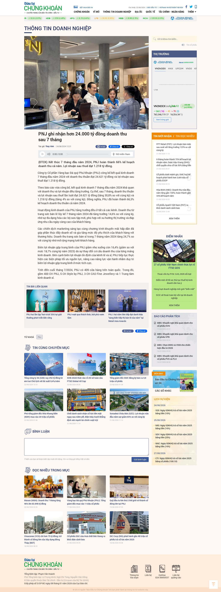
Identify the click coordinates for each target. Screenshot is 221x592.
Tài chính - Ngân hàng (171, 11)
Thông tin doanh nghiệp (117, 11)
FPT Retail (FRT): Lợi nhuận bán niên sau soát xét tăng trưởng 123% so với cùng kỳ (173, 147)
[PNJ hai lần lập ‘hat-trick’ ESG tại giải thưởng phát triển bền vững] (45, 301)
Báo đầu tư (152, 7)
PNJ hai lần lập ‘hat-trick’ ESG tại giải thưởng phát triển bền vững (44, 316)
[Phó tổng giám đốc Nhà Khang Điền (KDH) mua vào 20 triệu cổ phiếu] (43, 400)
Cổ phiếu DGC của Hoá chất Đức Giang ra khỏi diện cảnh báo (86, 538)
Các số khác (163, 390)
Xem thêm (174, 218)
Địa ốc (138, 11)
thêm (191, 11)
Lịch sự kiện (162, 399)
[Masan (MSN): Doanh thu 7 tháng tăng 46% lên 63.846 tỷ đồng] (43, 486)
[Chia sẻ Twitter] (190, 6)
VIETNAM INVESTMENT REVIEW (171, 7)
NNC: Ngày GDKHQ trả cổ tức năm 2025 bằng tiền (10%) (174, 445)
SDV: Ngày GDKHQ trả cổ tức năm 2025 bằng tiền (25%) (173, 436)
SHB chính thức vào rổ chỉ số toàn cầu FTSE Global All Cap (85, 379)
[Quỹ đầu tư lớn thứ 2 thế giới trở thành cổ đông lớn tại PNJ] (129, 486)
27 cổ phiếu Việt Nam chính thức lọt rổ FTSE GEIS (174, 266)
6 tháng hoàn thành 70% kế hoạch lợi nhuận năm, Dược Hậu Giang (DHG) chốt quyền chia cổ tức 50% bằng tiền (173, 162)
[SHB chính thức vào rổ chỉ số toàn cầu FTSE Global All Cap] (86, 364)
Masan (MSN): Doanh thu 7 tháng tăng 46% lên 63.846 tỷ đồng (42, 502)
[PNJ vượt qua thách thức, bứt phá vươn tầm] (87, 301)
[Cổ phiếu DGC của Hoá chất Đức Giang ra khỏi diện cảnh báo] (86, 522)
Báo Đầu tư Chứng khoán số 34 (169, 381)
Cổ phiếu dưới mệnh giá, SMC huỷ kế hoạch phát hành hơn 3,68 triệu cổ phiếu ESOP (173, 177)
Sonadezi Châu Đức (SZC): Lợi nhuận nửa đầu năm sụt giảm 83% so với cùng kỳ (129, 415)
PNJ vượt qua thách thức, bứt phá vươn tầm (86, 316)
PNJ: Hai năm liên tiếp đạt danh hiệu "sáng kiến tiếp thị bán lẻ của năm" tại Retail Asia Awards (126, 317)
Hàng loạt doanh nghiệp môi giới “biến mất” (174, 289)
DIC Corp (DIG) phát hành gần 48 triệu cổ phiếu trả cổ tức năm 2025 (129, 538)
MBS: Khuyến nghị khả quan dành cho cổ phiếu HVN (175, 324)
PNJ (39, 337)
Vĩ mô (96, 11)
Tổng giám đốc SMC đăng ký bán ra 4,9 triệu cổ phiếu (128, 379)
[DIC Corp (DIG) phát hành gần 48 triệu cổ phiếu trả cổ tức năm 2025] (129, 522)
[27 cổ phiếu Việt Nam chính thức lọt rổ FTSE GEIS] (174, 251)
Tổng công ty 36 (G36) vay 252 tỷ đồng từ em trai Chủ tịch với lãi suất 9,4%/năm (43, 379)
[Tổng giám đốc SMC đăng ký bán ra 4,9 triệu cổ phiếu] (129, 364)
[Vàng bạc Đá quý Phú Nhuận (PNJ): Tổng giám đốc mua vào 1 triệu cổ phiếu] (86, 486)
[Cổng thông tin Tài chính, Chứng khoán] (43, 8)
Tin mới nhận (162, 136)
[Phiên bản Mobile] (195, 6)
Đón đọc (158, 373)
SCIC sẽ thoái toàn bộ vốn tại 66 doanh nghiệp (174, 296)
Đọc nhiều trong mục (51, 470)
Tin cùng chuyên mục (50, 348)
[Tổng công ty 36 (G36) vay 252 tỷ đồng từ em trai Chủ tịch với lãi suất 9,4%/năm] (43, 364)
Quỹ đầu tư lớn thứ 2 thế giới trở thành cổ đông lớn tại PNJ (129, 502)
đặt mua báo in (86, 7)
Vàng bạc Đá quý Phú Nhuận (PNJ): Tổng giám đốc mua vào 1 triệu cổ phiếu (86, 502)
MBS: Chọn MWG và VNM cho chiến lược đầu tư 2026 (173, 346)
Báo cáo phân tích (167, 316)
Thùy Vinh (49, 146)
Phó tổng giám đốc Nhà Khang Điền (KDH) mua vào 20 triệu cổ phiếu (41, 415)
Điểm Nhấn (174, 236)
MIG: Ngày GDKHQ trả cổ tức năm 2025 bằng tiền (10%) (173, 427)
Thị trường (161, 54)
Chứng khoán (81, 11)
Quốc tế (150, 11)
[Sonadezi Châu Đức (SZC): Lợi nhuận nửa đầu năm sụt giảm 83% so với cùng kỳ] (129, 400)
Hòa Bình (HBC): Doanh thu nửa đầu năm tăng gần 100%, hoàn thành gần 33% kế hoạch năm (173, 192)
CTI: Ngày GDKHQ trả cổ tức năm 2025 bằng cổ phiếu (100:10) (173, 460)
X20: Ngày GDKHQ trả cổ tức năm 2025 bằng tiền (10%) (173, 412)
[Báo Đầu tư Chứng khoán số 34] (186, 383)
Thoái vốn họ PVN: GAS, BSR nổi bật (174, 274)
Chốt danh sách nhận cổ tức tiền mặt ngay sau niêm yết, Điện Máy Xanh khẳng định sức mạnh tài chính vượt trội (86, 417)
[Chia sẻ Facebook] (185, 6)
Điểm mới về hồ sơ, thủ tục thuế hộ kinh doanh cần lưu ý (174, 281)
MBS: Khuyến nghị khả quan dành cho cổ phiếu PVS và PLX (175, 357)
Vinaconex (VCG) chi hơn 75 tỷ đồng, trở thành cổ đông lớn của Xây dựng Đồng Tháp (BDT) (42, 539)
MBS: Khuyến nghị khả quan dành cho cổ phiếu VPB (175, 335)
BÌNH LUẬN (41, 431)
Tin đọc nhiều (185, 136)
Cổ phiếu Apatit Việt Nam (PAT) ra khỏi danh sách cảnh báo (172, 206)
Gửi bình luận (140, 459)
